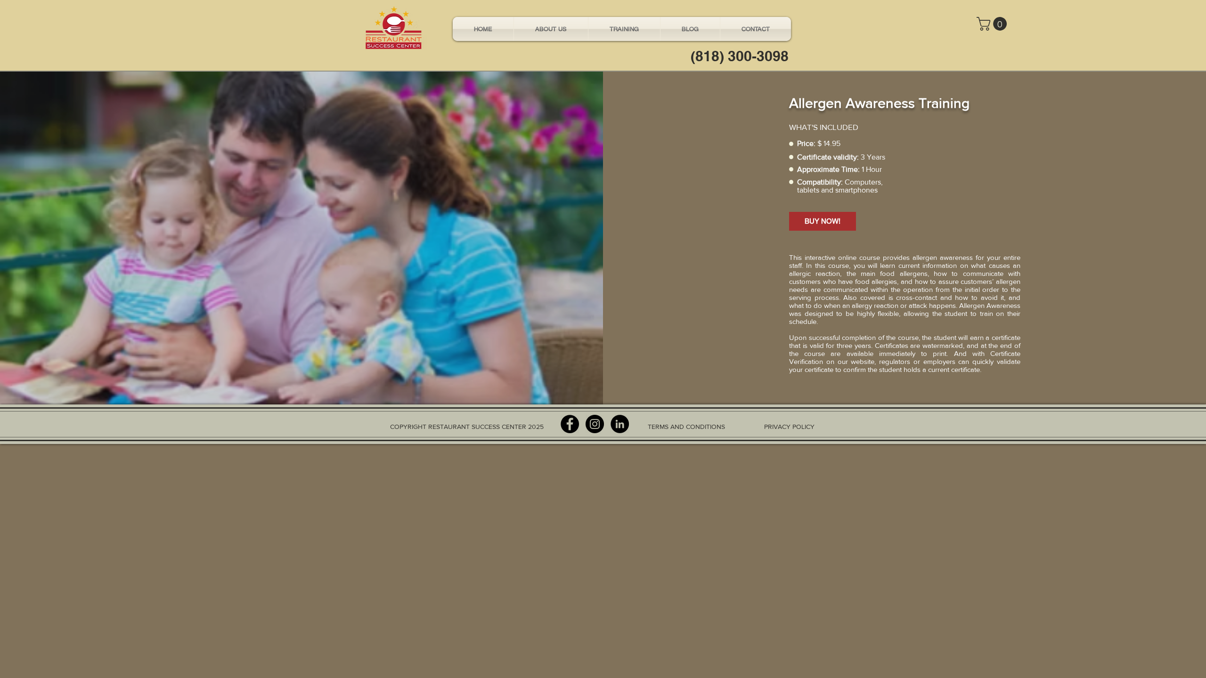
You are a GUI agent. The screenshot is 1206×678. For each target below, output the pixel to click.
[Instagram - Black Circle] (595, 424)
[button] (993, 24)
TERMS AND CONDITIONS (686, 426)
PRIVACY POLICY (789, 426)
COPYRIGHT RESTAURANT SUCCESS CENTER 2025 (467, 426)
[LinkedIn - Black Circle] (620, 424)
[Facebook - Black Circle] (570, 424)
